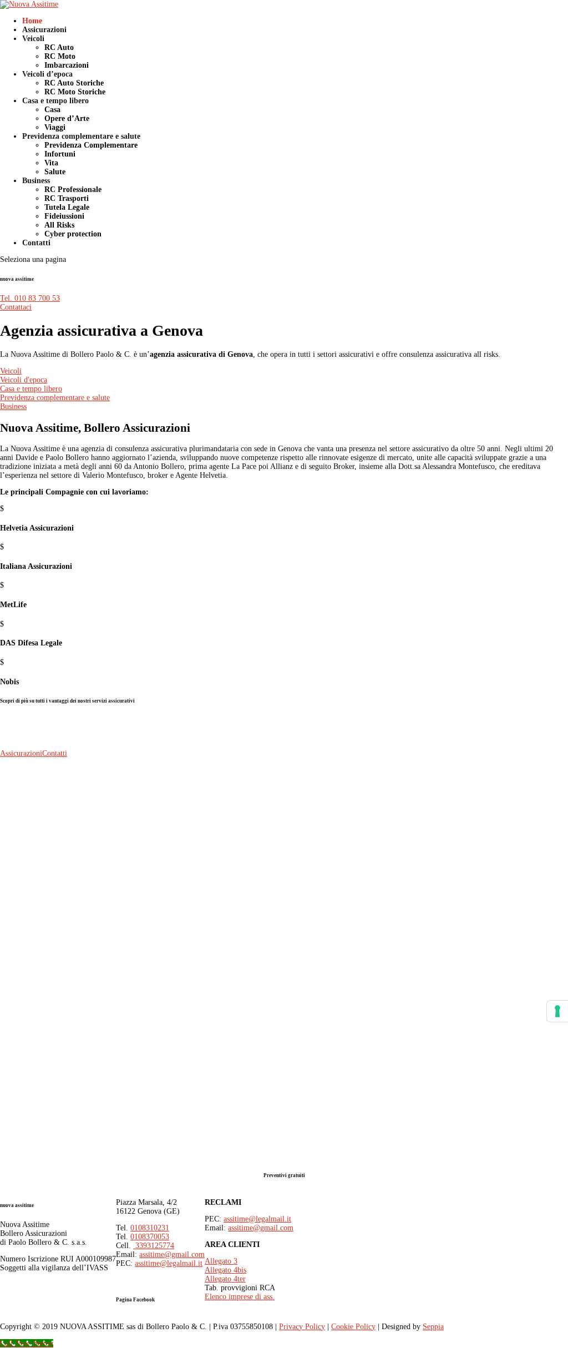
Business (36, 180)
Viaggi (54, 127)
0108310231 (149, 1228)
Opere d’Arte (66, 118)
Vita (51, 163)
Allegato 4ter (225, 1279)
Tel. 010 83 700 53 (30, 298)
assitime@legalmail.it (168, 1263)
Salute (54, 172)
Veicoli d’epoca (47, 74)
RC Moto (59, 56)
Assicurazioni (44, 30)
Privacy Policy (302, 1326)
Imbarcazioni (66, 65)
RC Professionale (73, 189)
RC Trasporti (66, 198)
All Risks (59, 225)
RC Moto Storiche (74, 92)
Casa (52, 109)
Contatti (36, 243)
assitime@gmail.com (172, 1254)
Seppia (433, 1326)
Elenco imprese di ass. (240, 1297)
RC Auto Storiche (74, 83)
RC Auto (59, 47)
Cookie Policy (353, 1326)
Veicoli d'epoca (23, 380)
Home (32, 21)
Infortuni (59, 154)
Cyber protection (73, 234)
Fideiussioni (64, 216)
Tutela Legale (66, 207)
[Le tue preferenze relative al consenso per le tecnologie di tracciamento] (557, 1011)
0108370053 (149, 1237)
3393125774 (153, 1245)
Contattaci (16, 307)
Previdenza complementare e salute (81, 136)
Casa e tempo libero (55, 101)
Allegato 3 (221, 1261)
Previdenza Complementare (91, 145)
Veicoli (33, 38)
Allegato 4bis (225, 1270)
